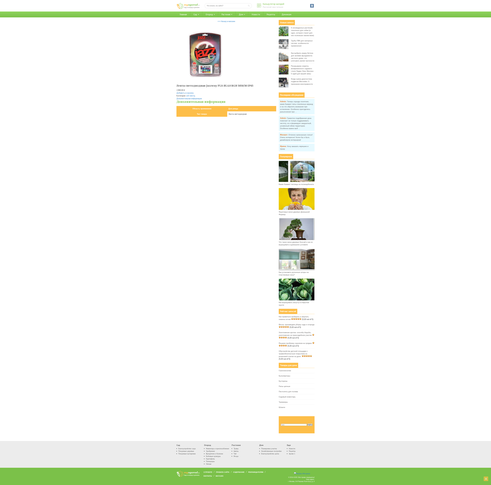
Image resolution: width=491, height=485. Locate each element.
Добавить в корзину (185, 93)
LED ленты (190, 95)
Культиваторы (284, 376)
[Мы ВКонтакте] (312, 5)
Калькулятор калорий (273, 4)
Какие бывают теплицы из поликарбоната (296, 184)
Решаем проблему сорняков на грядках (295, 343)
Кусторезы (283, 381)
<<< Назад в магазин (226, 21)
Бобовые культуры (213, 456)
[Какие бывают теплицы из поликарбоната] (297, 182)
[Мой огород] (187, 8)
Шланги (282, 407)
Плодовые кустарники (187, 454)
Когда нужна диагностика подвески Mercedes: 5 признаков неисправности (302, 81)
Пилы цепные (284, 386)
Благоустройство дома (270, 454)
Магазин (219, 476)
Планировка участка (269, 448)
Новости (256, 14)
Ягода (236, 456)
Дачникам (286, 14)
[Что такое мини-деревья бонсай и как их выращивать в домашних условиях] (297, 239)
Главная (183, 14)
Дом (241, 14)
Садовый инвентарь (287, 397)
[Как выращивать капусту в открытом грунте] (297, 300)
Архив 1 (292, 454)
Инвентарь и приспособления (217, 448)
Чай (235, 454)
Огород (209, 14)
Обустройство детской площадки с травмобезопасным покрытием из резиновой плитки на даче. (293, 353)
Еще (289, 445)
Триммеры (283, 402)
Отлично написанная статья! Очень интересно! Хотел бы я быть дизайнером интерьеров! (296, 137)
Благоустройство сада (187, 448)
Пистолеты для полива (288, 392)
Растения (225, 14)
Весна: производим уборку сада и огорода (296, 325)
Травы (236, 448)
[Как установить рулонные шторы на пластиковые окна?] (297, 270)
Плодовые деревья (186, 451)
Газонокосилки (285, 371)
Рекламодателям (255, 472)
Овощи (208, 464)
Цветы (236, 451)
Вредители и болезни (214, 454)
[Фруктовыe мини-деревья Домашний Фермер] (297, 209)
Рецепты (271, 14)
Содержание (238, 472)
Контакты (208, 476)
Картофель (210, 459)
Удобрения (210, 451)
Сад (195, 14)
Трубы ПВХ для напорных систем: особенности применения (302, 43)
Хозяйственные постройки (271, 451)
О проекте (208, 472)
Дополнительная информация (189, 98)
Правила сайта (222, 472)
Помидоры (210, 461)
